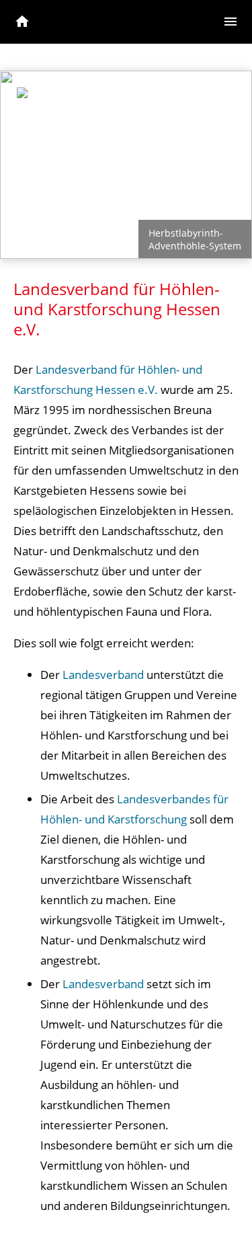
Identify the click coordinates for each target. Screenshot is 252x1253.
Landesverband (103, 674)
